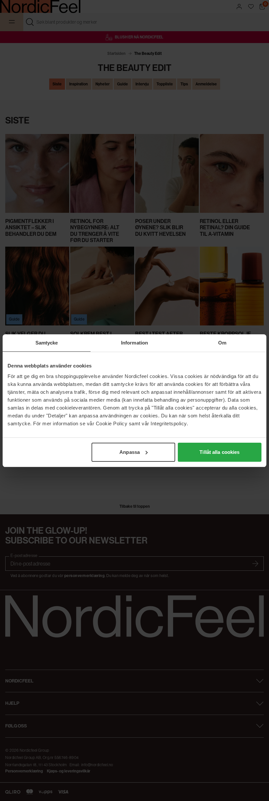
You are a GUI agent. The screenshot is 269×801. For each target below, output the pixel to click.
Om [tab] (222, 342)
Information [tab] (134, 342)
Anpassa (129, 452)
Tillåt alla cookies (219, 452)
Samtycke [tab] (46, 342)
